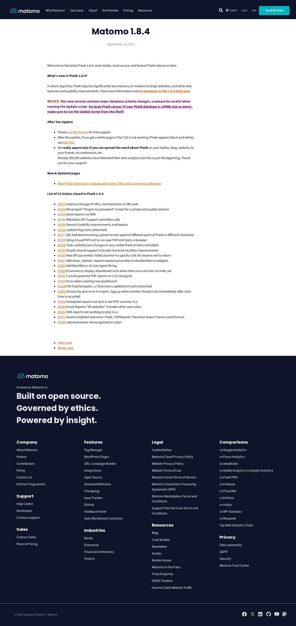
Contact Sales (26, 537)
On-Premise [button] (110, 10)
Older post (65, 342)
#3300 (62, 255)
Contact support (28, 517)
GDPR (223, 551)
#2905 (62, 322)
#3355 (62, 306)
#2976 (62, 204)
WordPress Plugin (96, 456)
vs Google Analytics (232, 450)
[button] (221, 10)
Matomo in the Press (166, 567)
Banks (88, 538)
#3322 (62, 276)
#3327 (62, 260)
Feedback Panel (95, 511)
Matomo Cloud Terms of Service (174, 477)
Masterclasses (162, 560)
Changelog (91, 491)
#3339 (62, 286)
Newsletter (159, 546)
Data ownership (230, 545)
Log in (244, 10)
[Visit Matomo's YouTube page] (276, 615)
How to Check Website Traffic (172, 587)
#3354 (62, 301)
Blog (155, 533)
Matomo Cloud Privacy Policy (172, 456)
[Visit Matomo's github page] (268, 616)
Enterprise (91, 545)
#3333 (62, 265)
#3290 (62, 240)
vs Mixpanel (227, 518)
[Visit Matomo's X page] (252, 616)
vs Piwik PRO (228, 477)
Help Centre (25, 504)
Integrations (92, 470)
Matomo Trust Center (234, 565)
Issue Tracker (93, 498)
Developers (24, 510)
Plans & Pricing (27, 544)
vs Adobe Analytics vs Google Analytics (246, 470)
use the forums (77, 132)
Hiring (21, 470)
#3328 (62, 281)
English (233, 10)
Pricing (128, 10)
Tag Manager (93, 450)
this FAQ (68, 142)
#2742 (62, 219)
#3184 (62, 224)
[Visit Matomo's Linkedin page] (260, 616)
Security (225, 558)
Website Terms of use (166, 470)
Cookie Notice (161, 450)
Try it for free (274, 10)
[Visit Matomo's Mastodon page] (284, 616)
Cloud (93, 10)
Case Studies (161, 539)
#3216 (62, 230)
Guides (156, 553)
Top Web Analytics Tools (236, 525)
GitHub (89, 504)
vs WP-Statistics (230, 511)
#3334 (62, 209)
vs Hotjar (225, 504)
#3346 (62, 291)
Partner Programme (31, 484)
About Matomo (27, 450)
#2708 (62, 214)
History (22, 456)
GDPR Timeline (162, 580)
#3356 (62, 312)
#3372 (62, 317)
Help (254, 10)
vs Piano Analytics (232, 456)
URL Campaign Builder (100, 463)
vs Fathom (226, 498)
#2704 (62, 250)
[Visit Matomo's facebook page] (244, 616)
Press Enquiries (162, 574)
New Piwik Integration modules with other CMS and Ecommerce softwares (109, 183)
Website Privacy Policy (167, 463)
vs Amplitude (228, 463)
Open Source (93, 477)
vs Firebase (227, 484)
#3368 (62, 271)
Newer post (65, 348)
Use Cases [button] (77, 10)
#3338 (62, 245)
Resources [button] (145, 10)
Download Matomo (97, 484)
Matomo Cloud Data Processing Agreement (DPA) (174, 487)
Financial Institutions (99, 551)
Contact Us (24, 477)
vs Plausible (227, 491)
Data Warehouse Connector (103, 518)
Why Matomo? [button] (55, 10)
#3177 (62, 235)
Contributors (26, 463)
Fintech (89, 558)
